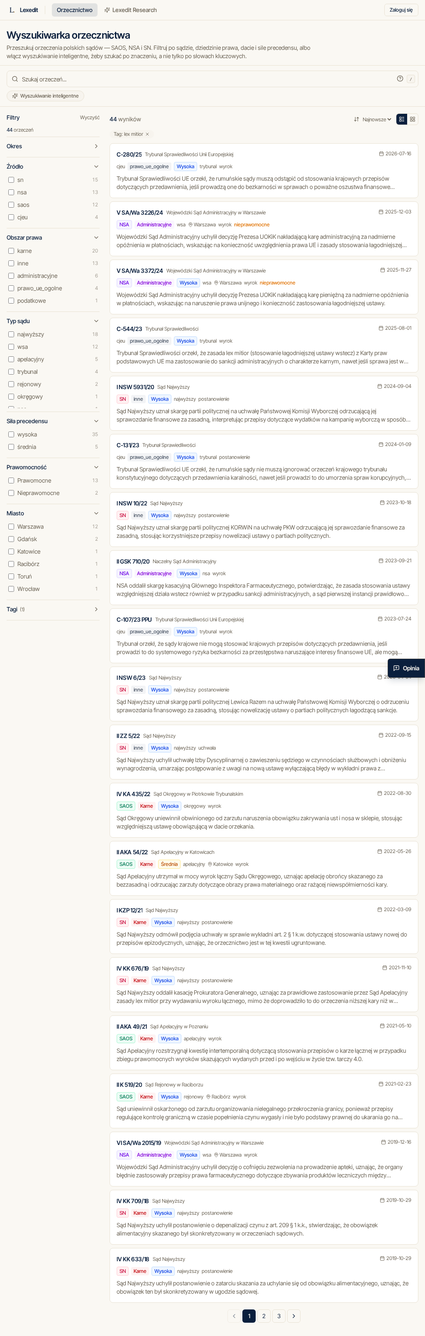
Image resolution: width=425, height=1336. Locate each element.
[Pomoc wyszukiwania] (400, 78)
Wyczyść (90, 117)
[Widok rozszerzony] (412, 119)
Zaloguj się (401, 10)
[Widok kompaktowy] (401, 119)
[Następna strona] (293, 1316)
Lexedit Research (134, 9)
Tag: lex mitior (128, 134)
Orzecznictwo (75, 9)
